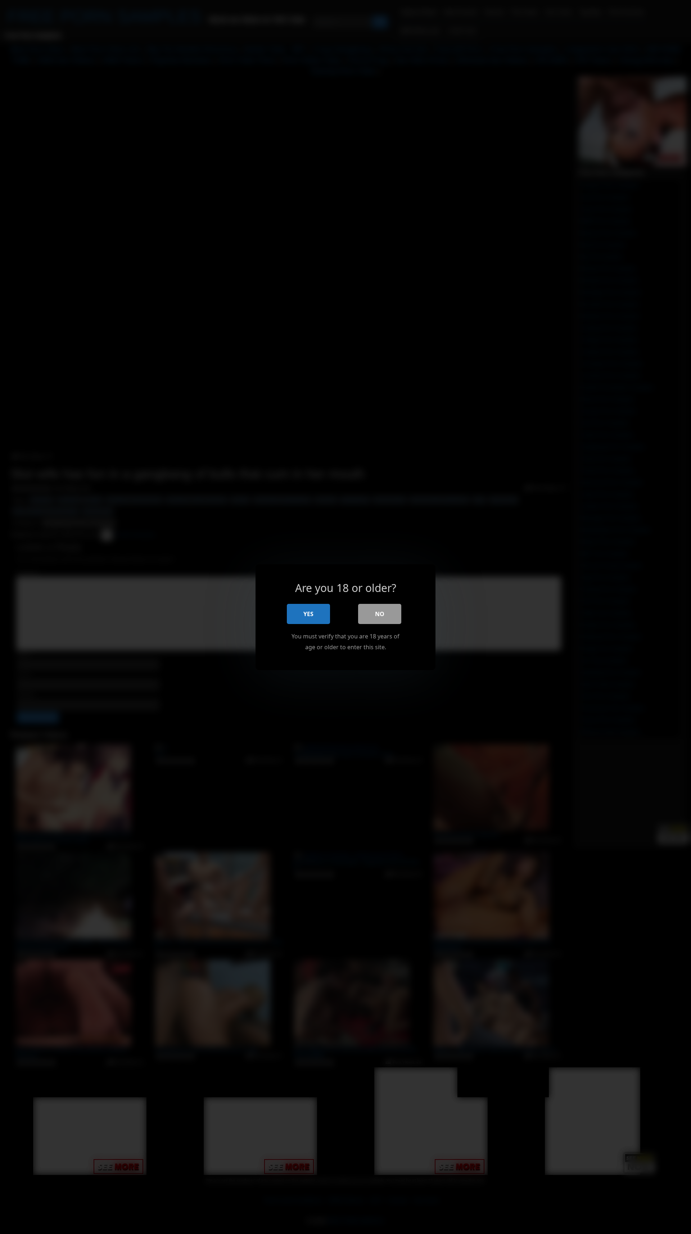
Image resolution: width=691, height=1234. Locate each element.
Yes (308, 614)
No (379, 614)
